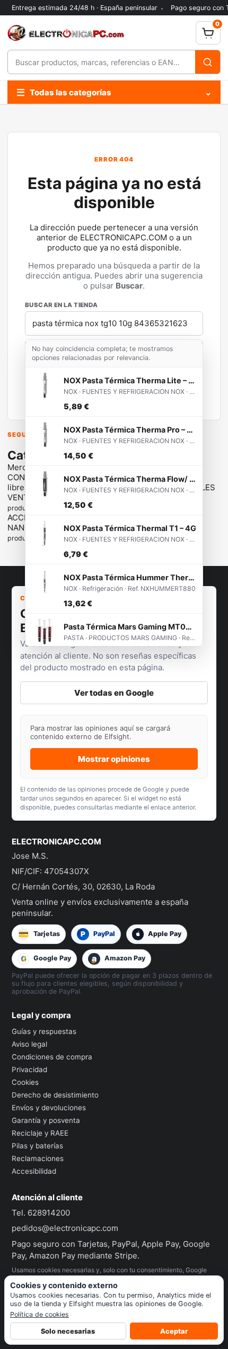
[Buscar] (207, 62)
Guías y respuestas (44, 1031)
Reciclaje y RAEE (40, 1133)
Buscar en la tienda (61, 305)
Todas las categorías (114, 92)
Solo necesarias (68, 1331)
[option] (114, 392)
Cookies (25, 1082)
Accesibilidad (34, 1171)
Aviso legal (29, 1044)
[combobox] (101, 62)
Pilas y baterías (37, 1145)
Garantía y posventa (46, 1120)
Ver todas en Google (114, 693)
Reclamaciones (38, 1158)
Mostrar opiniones (114, 759)
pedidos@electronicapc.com (65, 1228)
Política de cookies (39, 1314)
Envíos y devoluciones (49, 1107)
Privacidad (29, 1069)
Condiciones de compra (52, 1057)
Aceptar (174, 1331)
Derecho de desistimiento (55, 1095)
